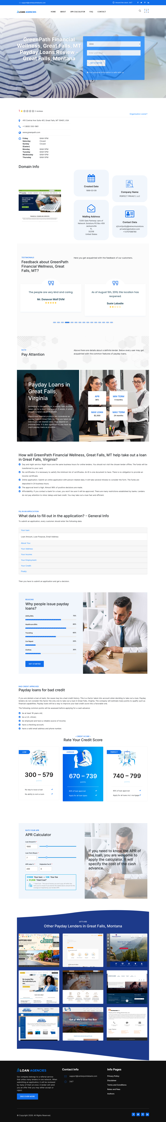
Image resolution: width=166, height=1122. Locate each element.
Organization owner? (138, 114)
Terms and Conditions (116, 1085)
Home (53, 12)
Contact (101, 12)
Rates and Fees (113, 1089)
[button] (54, 322)
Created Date (91, 186)
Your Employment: (29, 560)
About (63, 12)
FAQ (91, 12)
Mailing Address (91, 216)
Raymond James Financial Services (127, 991)
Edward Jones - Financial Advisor (39, 992)
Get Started (96, 63)
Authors (110, 1094)
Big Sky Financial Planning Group (39, 1029)
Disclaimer (111, 1080)
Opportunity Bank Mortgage (127, 955)
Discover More (27, 1096)
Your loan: (25, 530)
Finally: (24, 571)
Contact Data (130, 222)
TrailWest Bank (83, 991)
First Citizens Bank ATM (39, 955)
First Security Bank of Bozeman (83, 1028)
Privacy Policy (113, 1076)
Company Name (129, 192)
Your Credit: (26, 566)
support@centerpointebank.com (34, 3)
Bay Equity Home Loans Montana (83, 954)
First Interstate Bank (127, 1029)
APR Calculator (77, 12)
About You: (25, 543)
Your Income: (26, 554)
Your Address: (27, 549)
